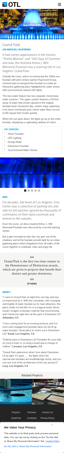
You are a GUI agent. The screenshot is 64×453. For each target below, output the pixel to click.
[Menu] (59, 4)
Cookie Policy (53, 441)
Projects (16, 412)
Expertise (16, 417)
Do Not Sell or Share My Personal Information (28, 446)
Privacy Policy (47, 417)
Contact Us (47, 412)
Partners (31, 412)
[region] (32, 437)
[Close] (52, 425)
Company (32, 417)
